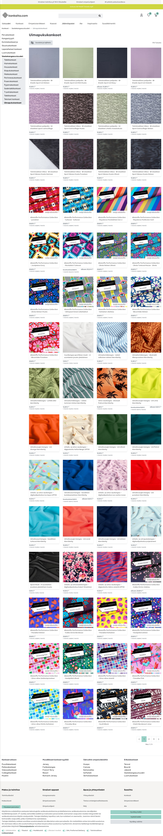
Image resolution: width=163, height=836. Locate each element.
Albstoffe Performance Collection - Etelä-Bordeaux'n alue (146, 723)
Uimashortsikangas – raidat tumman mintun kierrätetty (75, 402)
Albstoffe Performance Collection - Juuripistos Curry (44, 264)
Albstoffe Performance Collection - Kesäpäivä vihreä (78, 677)
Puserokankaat (11, 81)
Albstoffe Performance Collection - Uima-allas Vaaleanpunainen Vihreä (44, 677)
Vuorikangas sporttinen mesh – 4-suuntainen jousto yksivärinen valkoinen (77, 356)
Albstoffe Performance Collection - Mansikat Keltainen (112, 632)
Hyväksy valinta (136, 822)
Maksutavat (6, 801)
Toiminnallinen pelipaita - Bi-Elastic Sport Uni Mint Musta (75, 82)
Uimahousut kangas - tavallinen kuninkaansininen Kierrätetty (76, 494)
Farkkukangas (49, 767)
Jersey (46, 764)
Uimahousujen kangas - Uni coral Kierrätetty (77, 540)
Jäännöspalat (68, 24)
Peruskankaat (8, 35)
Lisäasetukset (7, 833)
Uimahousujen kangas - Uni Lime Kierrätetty (145, 402)
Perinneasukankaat (13, 78)
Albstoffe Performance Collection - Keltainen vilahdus (112, 311)
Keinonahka (88, 770)
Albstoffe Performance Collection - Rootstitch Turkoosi (78, 264)
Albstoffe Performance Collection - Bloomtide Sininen (146, 311)
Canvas (86, 767)
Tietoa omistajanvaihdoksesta (95, 801)
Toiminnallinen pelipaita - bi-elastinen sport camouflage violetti (41, 127)
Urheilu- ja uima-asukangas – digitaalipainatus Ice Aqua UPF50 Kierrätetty (43, 494)
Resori (45, 773)
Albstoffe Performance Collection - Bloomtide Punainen (44, 356)
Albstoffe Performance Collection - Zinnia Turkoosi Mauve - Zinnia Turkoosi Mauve (146, 264)
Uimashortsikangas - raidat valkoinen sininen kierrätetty (109, 356)
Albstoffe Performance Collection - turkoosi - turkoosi (78, 219)
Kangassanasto (49, 795)
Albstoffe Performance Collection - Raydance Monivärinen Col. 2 (112, 219)
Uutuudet (6, 24)
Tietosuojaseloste (26, 826)
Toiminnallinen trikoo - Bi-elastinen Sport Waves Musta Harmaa (44, 173)
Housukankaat (10, 67)
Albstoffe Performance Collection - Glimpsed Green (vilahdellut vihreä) (78, 311)
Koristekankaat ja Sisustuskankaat (10, 44)
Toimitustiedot (7, 795)
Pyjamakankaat (11, 85)
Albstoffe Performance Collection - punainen (44, 219)
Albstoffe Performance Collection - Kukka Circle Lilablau (146, 586)
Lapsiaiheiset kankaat (12, 49)
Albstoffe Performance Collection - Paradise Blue (78, 723)
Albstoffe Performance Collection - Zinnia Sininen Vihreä (112, 264)
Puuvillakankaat (9, 764)
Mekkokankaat (10, 74)
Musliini (5, 776)
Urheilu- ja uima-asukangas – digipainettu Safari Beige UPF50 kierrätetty (77, 448)
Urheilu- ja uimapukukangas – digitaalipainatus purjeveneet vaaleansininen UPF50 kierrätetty (145, 540)
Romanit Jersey (50, 776)
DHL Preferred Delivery (75, 830)
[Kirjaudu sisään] (141, 15)
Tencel (127, 764)
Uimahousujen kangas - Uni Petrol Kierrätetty (145, 448)
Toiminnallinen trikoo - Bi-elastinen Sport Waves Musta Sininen (146, 173)
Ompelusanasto (49, 801)
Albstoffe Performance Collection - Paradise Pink (146, 677)
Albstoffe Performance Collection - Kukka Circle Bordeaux (78, 632)
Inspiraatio (92, 24)
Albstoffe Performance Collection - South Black (112, 723)
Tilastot (24, 830)
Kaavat (53, 24)
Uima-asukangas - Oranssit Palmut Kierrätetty (109, 402)
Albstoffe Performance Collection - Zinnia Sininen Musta (44, 311)
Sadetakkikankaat (12, 88)
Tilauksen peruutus (11, 807)
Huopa (86, 764)
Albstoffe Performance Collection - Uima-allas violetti (112, 677)
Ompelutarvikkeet (36, 24)
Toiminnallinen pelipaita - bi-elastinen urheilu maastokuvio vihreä (110, 127)
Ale (81, 24)
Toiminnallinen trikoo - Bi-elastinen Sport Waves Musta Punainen (78, 173)
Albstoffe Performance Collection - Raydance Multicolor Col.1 (146, 219)
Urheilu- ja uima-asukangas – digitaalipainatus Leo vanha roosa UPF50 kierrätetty (112, 494)
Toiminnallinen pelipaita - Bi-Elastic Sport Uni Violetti (143, 82)
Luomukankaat (8, 53)
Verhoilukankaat (90, 776)
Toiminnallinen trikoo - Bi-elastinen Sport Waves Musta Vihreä (112, 173)
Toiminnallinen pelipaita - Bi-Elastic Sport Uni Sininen (41, 82)
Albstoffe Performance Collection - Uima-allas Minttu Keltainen (44, 723)
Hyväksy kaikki (136, 812)
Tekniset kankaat (12, 99)
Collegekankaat (9, 773)
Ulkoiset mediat (54, 830)
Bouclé (127, 767)
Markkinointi (38, 830)
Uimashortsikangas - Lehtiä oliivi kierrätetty (43, 402)
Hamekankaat (10, 63)
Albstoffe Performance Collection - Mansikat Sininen (44, 632)
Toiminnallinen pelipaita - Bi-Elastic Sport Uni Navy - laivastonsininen (109, 82)
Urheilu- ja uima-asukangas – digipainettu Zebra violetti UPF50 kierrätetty (111, 586)
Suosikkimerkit (108, 24)
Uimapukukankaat (12, 103)
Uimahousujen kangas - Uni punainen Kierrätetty (143, 494)
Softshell (87, 773)
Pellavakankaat (9, 767)
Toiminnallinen (96, 830)
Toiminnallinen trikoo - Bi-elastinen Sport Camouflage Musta (78, 127)
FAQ (85, 806)
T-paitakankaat (11, 92)
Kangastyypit (8, 38)
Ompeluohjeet (48, 806)
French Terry (48, 770)
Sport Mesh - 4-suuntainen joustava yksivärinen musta (41, 586)
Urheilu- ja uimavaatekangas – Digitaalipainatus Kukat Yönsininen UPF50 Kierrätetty (78, 586)
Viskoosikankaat (9, 770)
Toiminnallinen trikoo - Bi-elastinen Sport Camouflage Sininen (146, 127)
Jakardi (127, 770)
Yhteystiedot (88, 795)
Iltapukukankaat (11, 71)
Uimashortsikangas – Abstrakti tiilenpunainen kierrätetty (144, 356)
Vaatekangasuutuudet (20, 28)
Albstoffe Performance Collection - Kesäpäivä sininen (146, 632)
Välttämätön (11, 830)
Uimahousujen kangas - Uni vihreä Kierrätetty (111, 448)
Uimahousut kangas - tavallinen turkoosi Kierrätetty (43, 540)
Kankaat (19, 24)
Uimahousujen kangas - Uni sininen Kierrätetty (112, 540)
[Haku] (100, 16)
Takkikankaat (10, 60)
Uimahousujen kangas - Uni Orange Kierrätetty (41, 448)
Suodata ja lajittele (43, 42)
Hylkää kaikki (136, 817)
